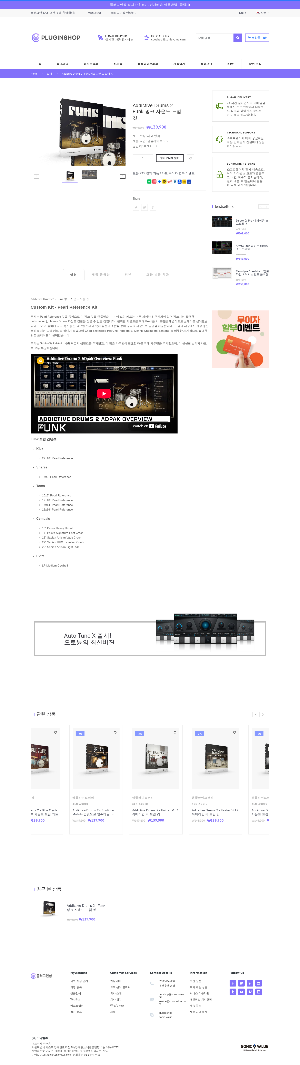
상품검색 (75, 993)
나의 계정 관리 (79, 981)
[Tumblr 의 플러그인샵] (233, 992)
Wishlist (75, 999)
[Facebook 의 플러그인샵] (233, 983)
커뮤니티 (115, 981)
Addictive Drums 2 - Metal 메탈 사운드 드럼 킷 (238, 812)
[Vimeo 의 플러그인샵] (250, 992)
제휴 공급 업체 (198, 1011)
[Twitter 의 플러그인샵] (241, 983)
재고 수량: (140, 136)
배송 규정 (195, 1005)
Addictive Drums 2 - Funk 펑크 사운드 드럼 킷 (87, 73)
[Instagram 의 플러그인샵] (258, 983)
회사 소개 (116, 993)
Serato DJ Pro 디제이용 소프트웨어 (220, 222)
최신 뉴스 (76, 1011)
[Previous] (38, 128)
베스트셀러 (77, 1005)
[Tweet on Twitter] (144, 207)
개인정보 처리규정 (201, 999)
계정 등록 (76, 987)
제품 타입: (139, 141)
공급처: (137, 146)
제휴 (113, 1011)
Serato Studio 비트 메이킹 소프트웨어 (220, 247)
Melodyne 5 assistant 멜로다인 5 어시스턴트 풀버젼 (220, 272)
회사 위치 (116, 999)
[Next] (120, 128)
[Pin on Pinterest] (153, 207)
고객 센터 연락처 (120, 987)
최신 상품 (195, 981)
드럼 (49, 73)
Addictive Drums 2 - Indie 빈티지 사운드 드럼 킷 (179, 812)
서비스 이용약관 (199, 993)
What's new (117, 1005)
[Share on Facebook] (136, 207)
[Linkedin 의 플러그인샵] (258, 992)
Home (34, 73)
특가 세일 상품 (198, 987)
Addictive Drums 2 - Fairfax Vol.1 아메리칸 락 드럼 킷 (60, 812)
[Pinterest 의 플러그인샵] (250, 983)
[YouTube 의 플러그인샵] (241, 992)
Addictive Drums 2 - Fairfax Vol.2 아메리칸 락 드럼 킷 (120, 812)
